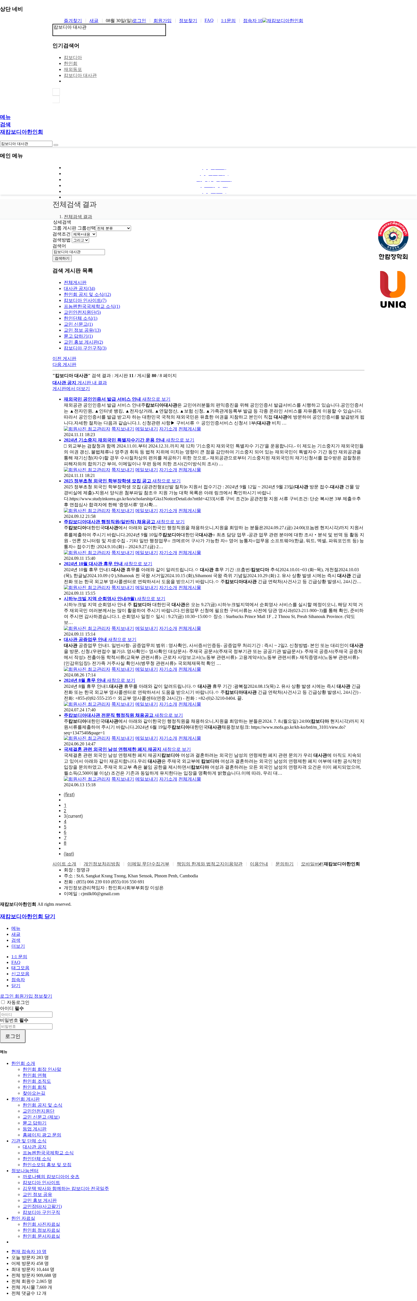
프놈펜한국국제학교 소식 (48, 1152)
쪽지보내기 (122, 428)
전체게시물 (189, 428)
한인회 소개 (23, 1063)
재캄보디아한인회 (21, 132)
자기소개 (168, 428)
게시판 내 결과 (79, 385)
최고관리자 (98, 428)
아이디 (12, 1008)
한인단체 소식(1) (80, 318)
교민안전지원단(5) (82, 312)
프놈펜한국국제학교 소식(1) (92, 306)
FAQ (209, 20)
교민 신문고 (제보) (41, 1117)
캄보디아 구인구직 (41, 1212)
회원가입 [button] (24, 996)
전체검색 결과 (78, 216)
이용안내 (259, 863)
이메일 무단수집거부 (148, 863)
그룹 (57, 228)
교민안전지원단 (38, 1111)
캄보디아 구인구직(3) (85, 348)
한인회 (70, 63)
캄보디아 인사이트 (41, 1182)
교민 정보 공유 (37, 1194)
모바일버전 (312, 863)
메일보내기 (146, 428)
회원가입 (162, 20)
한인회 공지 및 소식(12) (87, 294)
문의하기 (284, 863)
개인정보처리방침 (102, 863)
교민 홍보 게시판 (40, 1200)
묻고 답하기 (35, 1123)
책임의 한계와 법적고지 (200, 863)
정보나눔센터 (25, 1170)
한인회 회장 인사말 (42, 1069)
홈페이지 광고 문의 (42, 1134)
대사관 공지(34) (79, 288)
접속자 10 (252, 20)
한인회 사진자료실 (41, 1224)
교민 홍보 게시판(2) (83, 342)
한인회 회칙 (35, 1087)
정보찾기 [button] (43, 996)
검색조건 (61, 234)
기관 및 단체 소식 (29, 1140)
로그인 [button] (7, 996)
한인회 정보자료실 (41, 1230)
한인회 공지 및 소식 (42, 1105)
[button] (18, 946)
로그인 (139, 20)
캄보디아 (73, 57)
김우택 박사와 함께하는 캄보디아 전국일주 (66, 1188)
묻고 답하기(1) (78, 336)
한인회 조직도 (37, 1081)
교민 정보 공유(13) (82, 330)
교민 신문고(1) (78, 324)
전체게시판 (75, 282)
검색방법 (61, 239)
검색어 (59, 245)
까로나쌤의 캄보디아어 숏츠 (51, 1176)
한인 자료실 (23, 1218)
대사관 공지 (35, 1146)
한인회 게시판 (25, 1099)
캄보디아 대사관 (80, 75)
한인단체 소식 (37, 1158)
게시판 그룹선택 (79, 228)
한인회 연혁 (35, 1075)
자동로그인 (18, 1002)
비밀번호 (14, 1020)
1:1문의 (228, 20)
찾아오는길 (34, 1093)
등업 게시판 (35, 1128)
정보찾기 (188, 20)
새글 (93, 20)
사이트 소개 (64, 863)
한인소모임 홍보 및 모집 (47, 1164)
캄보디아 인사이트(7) (85, 300)
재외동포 (73, 69)
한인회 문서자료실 (41, 1236)
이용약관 (233, 863)
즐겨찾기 (73, 20)
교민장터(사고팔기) (42, 1206)
